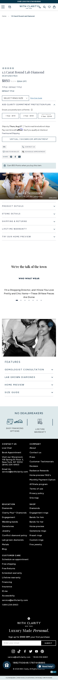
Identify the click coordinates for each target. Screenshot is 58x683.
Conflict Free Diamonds (47, 677)
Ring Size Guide (36, 98)
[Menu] (3, 7)
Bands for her (37, 522)
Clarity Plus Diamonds (14, 512)
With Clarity (24, 669)
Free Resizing (38, 677)
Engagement (8, 517)
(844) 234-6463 (10, 464)
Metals (5, 544)
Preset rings (36, 535)
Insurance (7, 586)
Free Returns (8, 568)
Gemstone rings (38, 531)
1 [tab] (17, 300)
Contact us (30, 147)
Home (4, 16)
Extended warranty (12, 573)
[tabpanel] (29, 293)
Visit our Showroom (12, 457)
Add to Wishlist (12, 151)
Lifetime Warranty (21, 677)
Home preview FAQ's (40, 475)
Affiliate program (39, 484)
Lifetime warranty (11, 577)
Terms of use (36, 488)
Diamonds (7, 508)
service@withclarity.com (15, 471)
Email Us (6, 469)
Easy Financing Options (11, 677)
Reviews (34, 466)
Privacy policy (37, 493)
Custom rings (36, 540)
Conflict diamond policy (14, 535)
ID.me (5, 591)
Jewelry (6, 531)
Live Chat (7, 448)
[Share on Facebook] (15, 157)
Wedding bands (10, 522)
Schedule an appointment (15, 559)
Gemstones (8, 526)
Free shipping (9, 564)
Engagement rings (39, 512)
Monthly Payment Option (42, 479)
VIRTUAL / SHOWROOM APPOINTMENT (29, 139)
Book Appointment (11, 452)
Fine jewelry (36, 544)
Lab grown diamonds (13, 540)
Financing (7, 582)
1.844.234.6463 (10, 604)
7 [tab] (41, 300)
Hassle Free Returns (30, 677)
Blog (4, 549)
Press (32, 457)
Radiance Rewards (39, 470)
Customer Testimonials (42, 461)
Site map (34, 498)
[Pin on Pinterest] (11, 157)
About (33, 448)
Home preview (37, 526)
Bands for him (37, 517)
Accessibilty (8, 595)
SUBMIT (48, 643)
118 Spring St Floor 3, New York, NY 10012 (13, 460)
